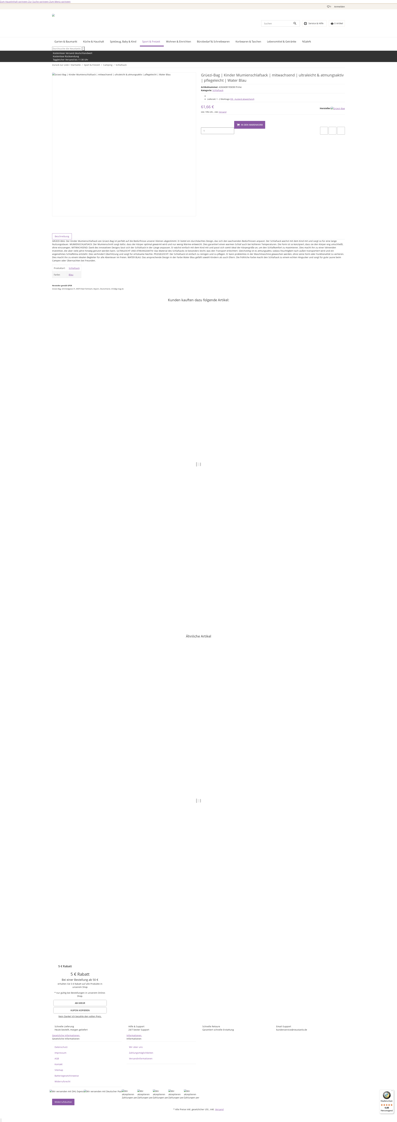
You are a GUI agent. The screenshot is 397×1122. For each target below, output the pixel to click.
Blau (71, 274)
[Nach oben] (1, 1120)
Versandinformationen (140, 1058)
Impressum (60, 1052)
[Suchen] (296, 23)
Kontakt (58, 1064)
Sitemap (59, 1070)
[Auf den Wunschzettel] (332, 131)
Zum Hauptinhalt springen (14, 1)
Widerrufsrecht (62, 1081)
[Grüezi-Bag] (338, 108)
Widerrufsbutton (63, 1101)
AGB (57, 1058)
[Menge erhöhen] (203, 137)
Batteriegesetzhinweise (67, 1075)
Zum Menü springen (60, 1)
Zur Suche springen (38, 1)
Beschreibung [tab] (62, 236)
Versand (222, 112)
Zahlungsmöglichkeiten (141, 1052)
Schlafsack (217, 90)
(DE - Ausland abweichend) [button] (242, 99)
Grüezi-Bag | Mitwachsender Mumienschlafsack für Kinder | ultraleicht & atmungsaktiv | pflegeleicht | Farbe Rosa (113, 610)
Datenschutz (61, 1047)
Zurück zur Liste (60, 64)
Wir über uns (136, 1047)
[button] (329, 6)
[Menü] (392, 1091)
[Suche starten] (83, 49)
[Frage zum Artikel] (341, 131)
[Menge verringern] (203, 124)
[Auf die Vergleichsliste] (324, 131)
